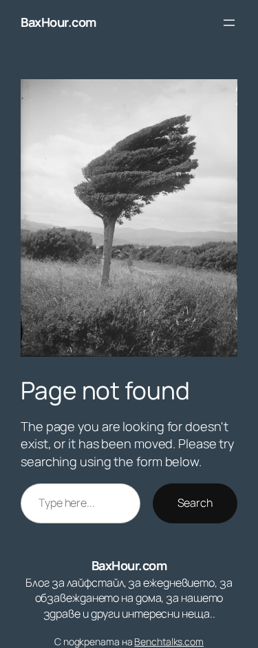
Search (195, 502)
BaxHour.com (58, 22)
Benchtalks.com (169, 641)
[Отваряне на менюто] (229, 22)
